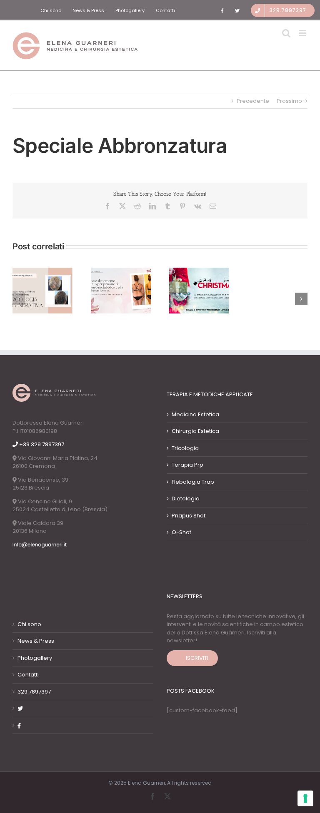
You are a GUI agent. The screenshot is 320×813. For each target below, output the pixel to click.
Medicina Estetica (195, 414)
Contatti (28, 675)
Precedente (253, 101)
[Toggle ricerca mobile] (286, 33)
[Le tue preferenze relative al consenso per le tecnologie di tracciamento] (305, 798)
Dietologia (186, 498)
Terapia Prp (187, 465)
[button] (18, 299)
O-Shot (181, 532)
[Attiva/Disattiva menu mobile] (303, 33)
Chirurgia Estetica (195, 431)
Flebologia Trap (193, 482)
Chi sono (29, 624)
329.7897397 (34, 692)
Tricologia (185, 448)
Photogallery (35, 658)
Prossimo (289, 101)
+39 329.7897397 (41, 444)
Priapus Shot (188, 516)
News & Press (36, 641)
